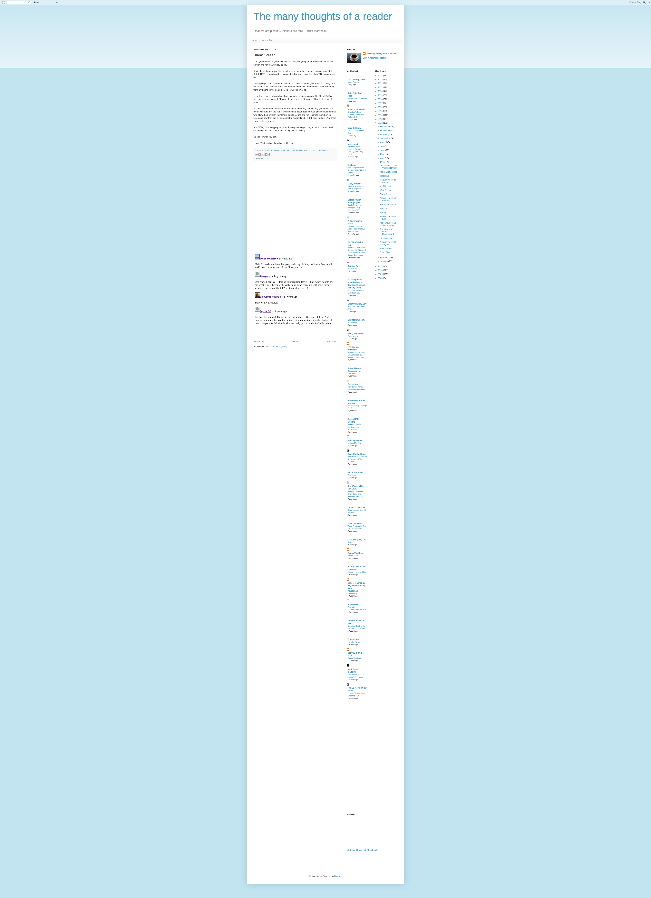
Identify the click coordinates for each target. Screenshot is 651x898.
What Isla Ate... (386, 248)
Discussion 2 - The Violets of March (388, 166)
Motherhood (352, 322)
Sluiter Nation (354, 368)
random (264, 158)
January (384, 261)
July (382, 146)
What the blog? (355, 523)
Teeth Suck (385, 176)
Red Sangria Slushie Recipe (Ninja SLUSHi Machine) (357, 170)
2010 (380, 270)
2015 (380, 111)
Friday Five (385, 252)
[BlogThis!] (259, 154)
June (382, 150)
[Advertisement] (360, 757)
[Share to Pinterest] (269, 154)
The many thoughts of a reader (322, 16)
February (384, 257)
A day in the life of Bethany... (388, 199)
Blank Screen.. (386, 194)
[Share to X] (262, 154)
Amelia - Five (353, 556)
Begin (350, 542)
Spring (383, 212)
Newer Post (259, 341)
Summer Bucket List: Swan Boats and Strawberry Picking (356, 493)
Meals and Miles (355, 472)
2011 (380, 266)
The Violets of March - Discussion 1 (387, 231)
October (384, 134)
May (382, 154)
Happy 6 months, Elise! (357, 572)
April (382, 158)
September (385, 138)
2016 (380, 107)
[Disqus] (295, 207)
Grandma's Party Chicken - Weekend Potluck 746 (356, 114)
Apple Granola (353, 82)
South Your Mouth (356, 109)
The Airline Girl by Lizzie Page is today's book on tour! (356, 228)
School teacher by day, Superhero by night (356, 586)
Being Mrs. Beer (355, 333)
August (383, 142)
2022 (380, 83)
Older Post (331, 341)
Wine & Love (385, 190)
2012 (380, 123)
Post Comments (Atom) (276, 346)
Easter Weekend (354, 658)
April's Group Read (388, 172)
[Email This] (256, 154)
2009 (380, 274)
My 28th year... (386, 186)
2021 (380, 87)
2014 (380, 115)
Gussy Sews (354, 384)
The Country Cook (356, 79)
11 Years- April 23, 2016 (357, 610)
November (385, 130)
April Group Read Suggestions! (388, 224)
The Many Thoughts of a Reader (381, 53)
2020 (380, 91)
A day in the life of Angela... (388, 243)
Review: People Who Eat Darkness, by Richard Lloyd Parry (356, 354)
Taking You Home (356, 553)
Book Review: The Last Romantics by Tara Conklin (357, 459)
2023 (380, 79)
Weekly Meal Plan (388, 204)
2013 (380, 119)
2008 (380, 278)
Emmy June (353, 639)
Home (254, 40)
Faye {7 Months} (354, 642)
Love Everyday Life (357, 539)
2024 (380, 75)
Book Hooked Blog (357, 454)
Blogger (337, 876)
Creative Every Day (357, 304)
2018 (380, 99)
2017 (380, 103)
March (383, 162)
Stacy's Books (355, 184)
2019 (380, 95)
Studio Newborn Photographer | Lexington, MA (354, 207)
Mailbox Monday (354, 443)
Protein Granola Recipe (357, 98)
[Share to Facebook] (266, 154)
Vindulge (352, 165)
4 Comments (324, 150)
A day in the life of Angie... (388, 181)
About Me (267, 40)
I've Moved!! (353, 269)
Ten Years (352, 475)
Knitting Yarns (354, 266)
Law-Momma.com (356, 320)
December (385, 126)
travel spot (353, 144)
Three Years (353, 336)
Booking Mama (355, 440)
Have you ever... (387, 238)
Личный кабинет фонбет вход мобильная (354, 427)
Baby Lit (383, 208)
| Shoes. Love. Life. (357, 507)
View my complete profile (374, 58)
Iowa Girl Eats (354, 128)
